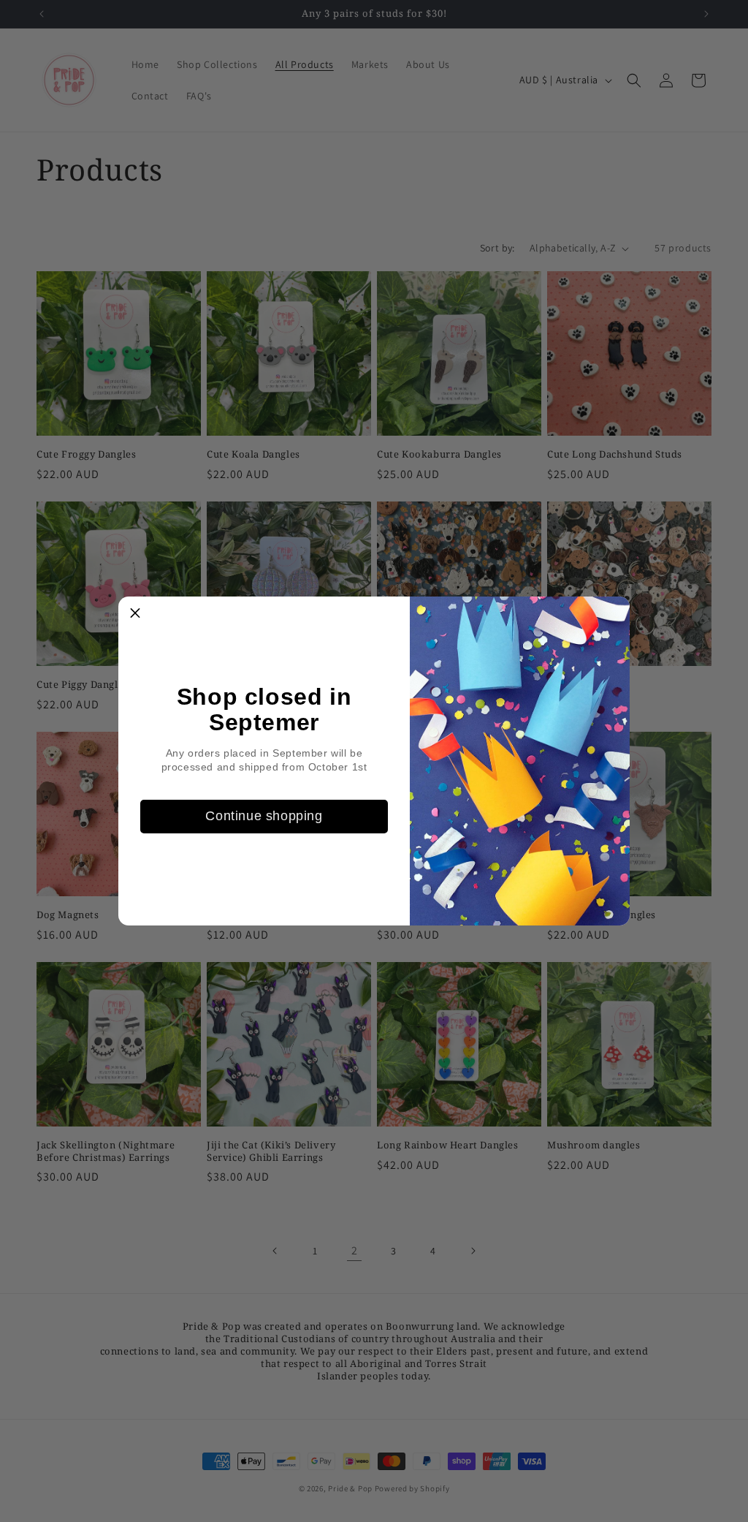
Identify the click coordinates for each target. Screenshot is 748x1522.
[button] (135, 613)
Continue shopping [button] (263, 816)
